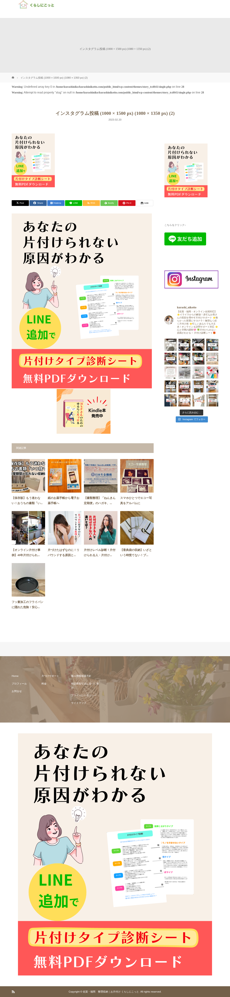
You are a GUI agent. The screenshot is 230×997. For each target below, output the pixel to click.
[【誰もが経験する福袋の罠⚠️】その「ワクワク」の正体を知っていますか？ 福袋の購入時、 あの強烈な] (212, 372)
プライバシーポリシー (83, 695)
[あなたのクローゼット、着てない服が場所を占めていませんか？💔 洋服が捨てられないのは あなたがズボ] (212, 386)
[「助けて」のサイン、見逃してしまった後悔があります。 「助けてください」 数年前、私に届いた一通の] (198, 345)
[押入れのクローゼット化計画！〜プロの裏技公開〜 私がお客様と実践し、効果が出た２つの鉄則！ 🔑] (170, 386)
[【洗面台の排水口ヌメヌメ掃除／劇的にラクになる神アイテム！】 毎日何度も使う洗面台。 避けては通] (170, 345)
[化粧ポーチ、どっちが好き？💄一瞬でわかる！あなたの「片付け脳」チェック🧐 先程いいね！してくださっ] (184, 372)
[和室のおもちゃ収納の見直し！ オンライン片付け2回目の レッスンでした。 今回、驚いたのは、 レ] (170, 359)
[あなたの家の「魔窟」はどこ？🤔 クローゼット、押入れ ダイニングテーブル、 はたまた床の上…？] (212, 400)
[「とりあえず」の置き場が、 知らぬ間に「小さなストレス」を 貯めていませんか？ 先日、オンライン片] (198, 359)
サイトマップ (78, 702)
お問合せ (17, 691)
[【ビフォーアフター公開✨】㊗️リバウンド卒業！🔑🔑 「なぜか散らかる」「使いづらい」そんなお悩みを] (198, 386)
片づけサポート (50, 675)
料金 (44, 683)
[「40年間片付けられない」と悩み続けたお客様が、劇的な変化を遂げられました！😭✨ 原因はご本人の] (184, 345)
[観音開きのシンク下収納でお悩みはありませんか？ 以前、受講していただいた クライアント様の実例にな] (184, 359)
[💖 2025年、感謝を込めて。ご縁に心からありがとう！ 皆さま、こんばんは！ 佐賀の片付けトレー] (170, 372)
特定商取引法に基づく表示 (85, 685)
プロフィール (19, 683)
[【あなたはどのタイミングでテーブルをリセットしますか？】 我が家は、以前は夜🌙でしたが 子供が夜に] (184, 400)
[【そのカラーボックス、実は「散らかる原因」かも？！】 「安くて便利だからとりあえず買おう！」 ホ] (184, 386)
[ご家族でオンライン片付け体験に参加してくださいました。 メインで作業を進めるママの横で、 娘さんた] (212, 359)
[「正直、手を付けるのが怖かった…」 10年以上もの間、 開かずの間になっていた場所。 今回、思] (212, 345)
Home (15, 675)
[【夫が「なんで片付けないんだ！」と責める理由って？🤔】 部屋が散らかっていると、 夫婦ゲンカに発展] (198, 400)
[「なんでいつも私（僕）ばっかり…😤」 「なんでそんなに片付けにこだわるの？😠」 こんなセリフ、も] (170, 400)
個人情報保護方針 (81, 675)
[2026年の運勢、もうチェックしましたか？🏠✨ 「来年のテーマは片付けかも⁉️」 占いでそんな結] (198, 372)
